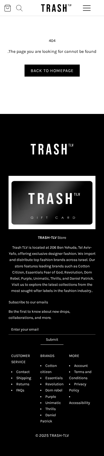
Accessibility (79, 403)
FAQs (20, 390)
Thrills (50, 409)
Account (81, 365)
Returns (22, 384)
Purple (50, 396)
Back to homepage (52, 70)
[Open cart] (8, 8)
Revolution (54, 384)
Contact (23, 372)
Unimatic (53, 403)
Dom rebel (53, 390)
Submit (52, 339)
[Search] (19, 8)
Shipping (23, 378)
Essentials (54, 378)
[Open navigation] (87, 8)
